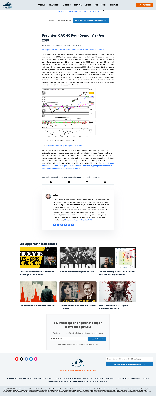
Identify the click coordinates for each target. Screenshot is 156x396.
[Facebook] (51, 182)
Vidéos (88, 5)
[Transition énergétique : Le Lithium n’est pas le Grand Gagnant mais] (117, 257)
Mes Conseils (12, 378)
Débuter (78, 5)
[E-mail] (105, 182)
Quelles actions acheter (77, 11)
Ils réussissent (123, 378)
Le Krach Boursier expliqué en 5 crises (76, 271)
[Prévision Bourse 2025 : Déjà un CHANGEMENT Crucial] (117, 291)
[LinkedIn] (87, 182)
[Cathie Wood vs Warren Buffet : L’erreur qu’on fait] (78, 291)
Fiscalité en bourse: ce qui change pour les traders (64, 146)
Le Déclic (67, 5)
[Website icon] (61, 225)
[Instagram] (36, 359)
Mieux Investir (61, 11)
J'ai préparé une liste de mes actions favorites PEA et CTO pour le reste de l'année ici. (73, 50)
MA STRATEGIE (145, 5)
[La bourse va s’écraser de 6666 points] (38, 291)
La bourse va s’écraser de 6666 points (37, 305)
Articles (42, 5)
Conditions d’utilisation (82, 381)
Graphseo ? (54, 5)
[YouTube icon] (72, 225)
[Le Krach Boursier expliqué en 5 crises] (78, 257)
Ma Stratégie (135, 378)
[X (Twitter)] (69, 182)
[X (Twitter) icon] (65, 225)
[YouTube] (17, 359)
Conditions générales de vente (59, 381)
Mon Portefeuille (94, 11)
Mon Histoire (100, 5)
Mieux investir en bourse (43, 378)
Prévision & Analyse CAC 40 (73, 45)
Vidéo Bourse (111, 378)
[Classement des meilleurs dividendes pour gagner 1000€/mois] (38, 257)
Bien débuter (99, 378)
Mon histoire (88, 378)
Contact (114, 5)
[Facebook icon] (54, 225)
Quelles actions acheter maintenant (67, 378)
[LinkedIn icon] (58, 225)
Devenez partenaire (100, 381)
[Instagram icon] (69, 225)
